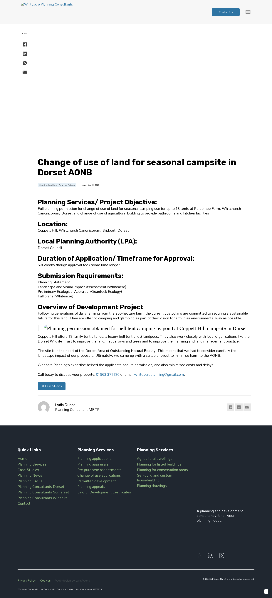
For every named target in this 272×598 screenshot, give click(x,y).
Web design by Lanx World (72, 580)
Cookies (45, 580)
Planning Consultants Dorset (41, 486)
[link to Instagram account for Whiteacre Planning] (221, 555)
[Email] (25, 72)
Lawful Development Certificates (104, 492)
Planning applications (94, 458)
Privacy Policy (27, 580)
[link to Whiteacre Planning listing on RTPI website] (224, 537)
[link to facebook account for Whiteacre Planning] (199, 555)
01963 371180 (107, 374)
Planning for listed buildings (159, 464)
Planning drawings (152, 485)
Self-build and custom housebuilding (154, 477)
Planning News (30, 475)
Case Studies (45, 185)
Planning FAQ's (30, 481)
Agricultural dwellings (154, 458)
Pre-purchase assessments (99, 469)
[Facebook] (25, 44)
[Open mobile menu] (248, 12)
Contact (24, 503)
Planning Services (32, 464)
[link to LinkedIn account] (210, 555)
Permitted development (96, 481)
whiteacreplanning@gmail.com (159, 374)
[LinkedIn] (25, 53)
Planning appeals (91, 486)
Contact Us (226, 12)
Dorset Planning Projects (63, 185)
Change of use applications (99, 475)
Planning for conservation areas (162, 469)
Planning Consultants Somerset (43, 492)
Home (22, 458)
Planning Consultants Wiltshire (43, 497)
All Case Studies (51, 386)
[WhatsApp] (25, 63)
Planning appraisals (92, 464)
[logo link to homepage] (224, 475)
